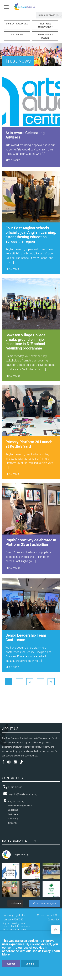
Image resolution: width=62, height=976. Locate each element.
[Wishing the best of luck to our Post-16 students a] (10, 871)
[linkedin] (16, 762)
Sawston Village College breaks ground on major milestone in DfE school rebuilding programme (25, 341)
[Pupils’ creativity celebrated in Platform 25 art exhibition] (31, 509)
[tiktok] (22, 762)
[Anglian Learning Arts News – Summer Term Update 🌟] (51, 871)
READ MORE (13, 160)
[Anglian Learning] (24, 6)
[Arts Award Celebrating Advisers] (31, 101)
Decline (29, 963)
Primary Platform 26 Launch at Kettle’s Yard (29, 444)
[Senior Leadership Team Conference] (31, 604)
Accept (11, 963)
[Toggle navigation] (6, 7)
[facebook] (4, 762)
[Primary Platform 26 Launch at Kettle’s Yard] (31, 410)
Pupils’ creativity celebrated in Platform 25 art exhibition (31, 542)
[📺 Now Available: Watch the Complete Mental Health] (31, 871)
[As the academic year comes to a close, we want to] (10, 889)
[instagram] (10, 762)
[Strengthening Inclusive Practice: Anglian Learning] (31, 889)
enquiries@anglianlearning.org (22, 794)
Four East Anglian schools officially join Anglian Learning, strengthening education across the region (31, 234)
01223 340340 (15, 787)
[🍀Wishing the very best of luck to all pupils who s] (51, 889)
